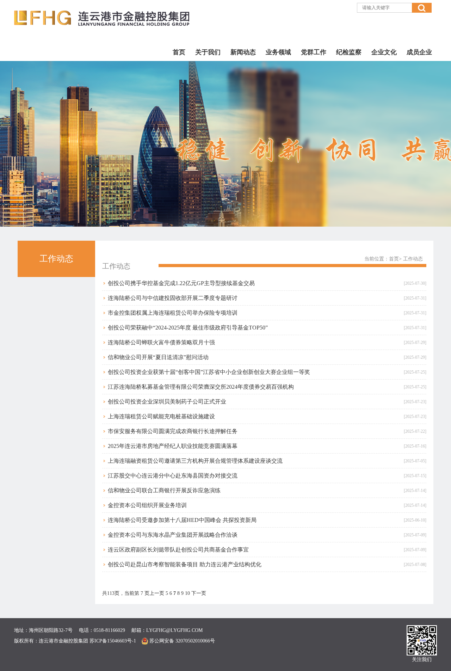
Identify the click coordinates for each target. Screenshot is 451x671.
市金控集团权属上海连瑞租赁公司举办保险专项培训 (172, 313)
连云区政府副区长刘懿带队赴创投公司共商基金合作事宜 (178, 550)
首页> (396, 258)
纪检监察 (349, 52)
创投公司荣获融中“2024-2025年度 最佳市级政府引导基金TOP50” (188, 328)
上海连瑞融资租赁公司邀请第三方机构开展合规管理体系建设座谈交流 (195, 461)
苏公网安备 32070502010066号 (181, 641)
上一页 (156, 593)
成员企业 (419, 52)
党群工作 (313, 52)
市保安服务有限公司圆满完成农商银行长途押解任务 (172, 431)
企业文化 (384, 52)
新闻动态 (243, 52)
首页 (179, 52)
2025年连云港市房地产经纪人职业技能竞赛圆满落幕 (172, 446)
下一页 (198, 593)
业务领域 (278, 52)
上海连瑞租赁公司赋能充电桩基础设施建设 (161, 416)
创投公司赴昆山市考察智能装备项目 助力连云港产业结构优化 (184, 564)
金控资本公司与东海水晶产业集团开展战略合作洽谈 (172, 535)
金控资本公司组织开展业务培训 (147, 505)
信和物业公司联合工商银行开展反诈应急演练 (164, 490)
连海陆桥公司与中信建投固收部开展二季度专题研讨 (172, 298)
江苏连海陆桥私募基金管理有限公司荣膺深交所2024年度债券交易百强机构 (201, 387)
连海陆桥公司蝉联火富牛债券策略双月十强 (161, 342)
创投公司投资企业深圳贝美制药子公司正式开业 (167, 402)
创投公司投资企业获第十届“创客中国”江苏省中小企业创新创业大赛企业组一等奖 (209, 372)
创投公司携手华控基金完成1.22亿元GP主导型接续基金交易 (181, 283)
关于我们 (208, 52)
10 (187, 593)
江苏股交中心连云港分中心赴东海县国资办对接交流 (172, 476)
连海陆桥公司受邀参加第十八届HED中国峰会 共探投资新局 (182, 520)
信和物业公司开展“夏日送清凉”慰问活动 (158, 357)
